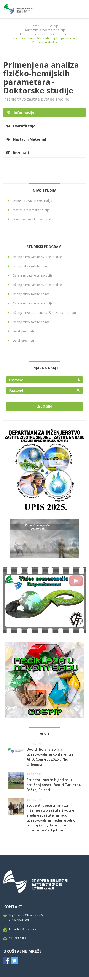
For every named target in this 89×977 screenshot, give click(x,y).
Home (34, 26)
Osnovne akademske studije (32, 201)
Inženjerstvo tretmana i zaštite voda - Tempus (45, 313)
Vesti (44, 734)
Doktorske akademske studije (44, 30)
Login (46, 406)
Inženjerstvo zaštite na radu (32, 266)
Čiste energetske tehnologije (32, 275)
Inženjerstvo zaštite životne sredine (44, 34)
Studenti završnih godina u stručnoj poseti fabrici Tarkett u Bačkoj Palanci (54, 784)
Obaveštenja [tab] (24, 125)
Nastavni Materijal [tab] (29, 139)
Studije (54, 26)
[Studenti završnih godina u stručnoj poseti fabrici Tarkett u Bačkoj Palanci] (16, 780)
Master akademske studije (31, 210)
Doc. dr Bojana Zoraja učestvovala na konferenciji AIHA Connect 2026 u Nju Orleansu (50, 757)
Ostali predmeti (23, 331)
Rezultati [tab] (21, 152)
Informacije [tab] (24, 112)
